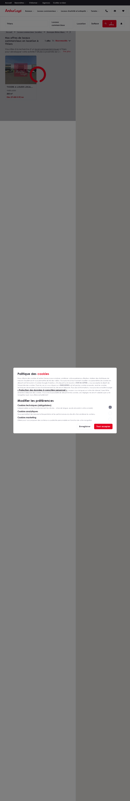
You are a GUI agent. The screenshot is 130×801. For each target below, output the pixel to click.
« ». (42, 390)
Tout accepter (103, 426)
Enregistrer (84, 426)
